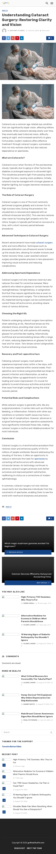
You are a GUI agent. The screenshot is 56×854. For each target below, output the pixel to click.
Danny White (29, 704)
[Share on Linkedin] (22, 38)
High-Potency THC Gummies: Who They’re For (36, 598)
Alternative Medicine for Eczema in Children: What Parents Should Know (34, 618)
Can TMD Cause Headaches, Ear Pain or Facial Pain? (31, 784)
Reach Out (19, 848)
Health (5, 10)
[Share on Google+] (13, 38)
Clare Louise (29, 625)
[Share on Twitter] (8, 38)
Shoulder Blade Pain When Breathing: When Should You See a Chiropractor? (32, 808)
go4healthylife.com (36, 843)
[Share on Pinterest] (17, 38)
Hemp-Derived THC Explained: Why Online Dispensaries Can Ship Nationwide (36, 698)
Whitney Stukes (17, 30)
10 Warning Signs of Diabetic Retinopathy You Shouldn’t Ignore (35, 637)
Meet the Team (34, 848)
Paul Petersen (30, 720)
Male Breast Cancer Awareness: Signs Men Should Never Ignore (37, 715)
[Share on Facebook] (4, 38)
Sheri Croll (29, 603)
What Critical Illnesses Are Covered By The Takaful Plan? (36, 677)
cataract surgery (44, 242)
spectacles (39, 459)
